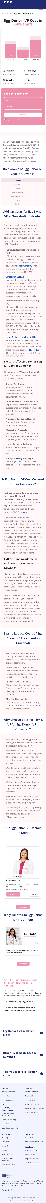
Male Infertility (29, 1096)
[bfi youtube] (8, 4)
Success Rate (5, 1142)
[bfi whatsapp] (11, 1190)
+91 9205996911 (30, 1138)
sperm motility (25, 265)
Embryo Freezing (14, 458)
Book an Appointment (13, 894)
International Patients (8, 1165)
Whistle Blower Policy (8, 1120)
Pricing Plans (5, 1146)
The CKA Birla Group (8, 1092)
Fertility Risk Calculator (32, 1163)
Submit (23, 115)
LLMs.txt (33, 1201)
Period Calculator (31, 1154)
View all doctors (23, 907)
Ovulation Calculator (32, 1150)
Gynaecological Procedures (34, 1108)
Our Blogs (4, 1138)
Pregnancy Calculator (32, 1159)
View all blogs (23, 964)
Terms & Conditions (8, 1124)
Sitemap (4, 1150)
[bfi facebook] (11, 4)
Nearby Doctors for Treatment (8, 1159)
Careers (4, 1104)
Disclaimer (25, 1201)
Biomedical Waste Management (7, 1114)
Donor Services (30, 1100)
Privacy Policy (15, 1201)
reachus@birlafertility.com (34, 1142)
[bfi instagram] (5, 4)
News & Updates (7, 1100)
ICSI (7, 256)
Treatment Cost (6, 1154)
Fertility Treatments (31, 1092)
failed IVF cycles (32, 350)
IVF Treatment (20, 512)
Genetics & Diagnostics (32, 1113)
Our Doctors (5, 1096)
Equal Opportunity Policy (10, 1128)
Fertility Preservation (32, 1104)
